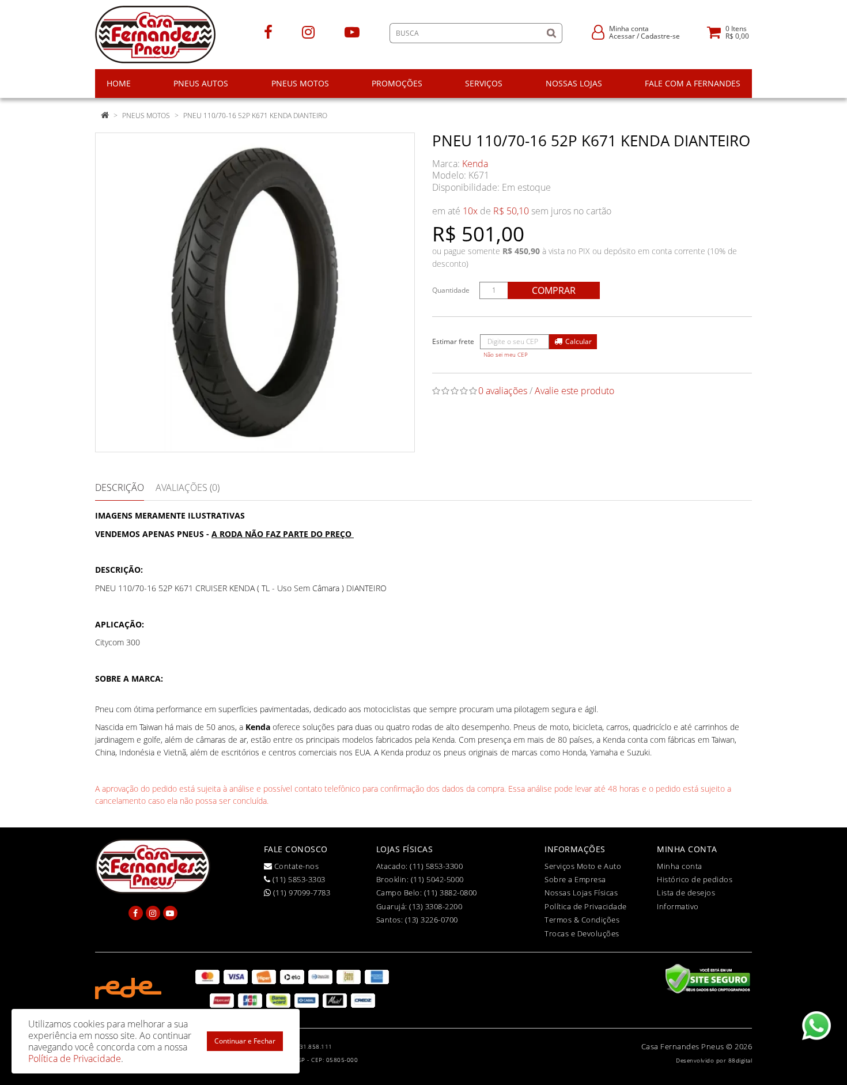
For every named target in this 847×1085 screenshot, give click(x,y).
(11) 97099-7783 (300, 892)
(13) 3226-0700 (431, 919)
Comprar (554, 290)
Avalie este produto (574, 390)
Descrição (119, 487)
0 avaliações (502, 390)
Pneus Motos (146, 115)
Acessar (622, 36)
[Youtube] (352, 31)
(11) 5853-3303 (298, 879)
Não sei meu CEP (505, 354)
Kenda (475, 163)
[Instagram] (308, 31)
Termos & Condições (581, 919)
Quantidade (451, 290)
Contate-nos (295, 866)
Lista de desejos (686, 892)
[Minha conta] (598, 31)
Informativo (678, 906)
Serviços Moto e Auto (582, 866)
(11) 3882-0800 (450, 892)
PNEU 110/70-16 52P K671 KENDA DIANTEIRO (255, 115)
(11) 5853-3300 (436, 866)
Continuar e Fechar (244, 1041)
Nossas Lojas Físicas (581, 892)
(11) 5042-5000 (437, 879)
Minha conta (679, 866)
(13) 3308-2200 (435, 906)
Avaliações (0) (188, 487)
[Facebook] (268, 31)
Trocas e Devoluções (581, 933)
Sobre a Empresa (575, 879)
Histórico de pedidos (694, 879)
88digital (740, 1060)
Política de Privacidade (585, 906)
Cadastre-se (660, 36)
